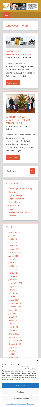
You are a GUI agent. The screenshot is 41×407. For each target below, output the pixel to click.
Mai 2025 (12, 266)
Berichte (28, 57)
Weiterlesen (12, 83)
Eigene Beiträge (15, 195)
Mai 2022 (12, 354)
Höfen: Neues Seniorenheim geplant (18, 52)
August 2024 (14, 286)
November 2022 (15, 340)
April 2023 (13, 323)
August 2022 (14, 347)
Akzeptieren (20, 386)
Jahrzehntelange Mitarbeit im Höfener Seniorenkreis (18, 120)
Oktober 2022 (14, 344)
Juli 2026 (12, 235)
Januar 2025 (13, 279)
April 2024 (13, 293)
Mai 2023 (12, 320)
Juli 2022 (12, 350)
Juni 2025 (12, 262)
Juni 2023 (12, 317)
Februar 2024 (14, 296)
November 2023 (15, 303)
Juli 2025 (12, 259)
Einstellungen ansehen (20, 398)
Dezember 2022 (15, 337)
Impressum (31, 404)
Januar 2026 (13, 249)
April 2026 (13, 242)
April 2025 (13, 269)
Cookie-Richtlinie (12, 404)
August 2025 (14, 256)
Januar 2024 (13, 300)
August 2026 (14, 232)
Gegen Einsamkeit (16, 198)
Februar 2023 (14, 330)
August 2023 (14, 310)
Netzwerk (12, 215)
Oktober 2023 (14, 306)
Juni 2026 (12, 239)
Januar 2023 (13, 333)
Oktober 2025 (14, 252)
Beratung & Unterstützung (20, 188)
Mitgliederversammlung (19, 212)
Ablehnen (20, 392)
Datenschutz (22, 404)
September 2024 (15, 283)
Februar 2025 (14, 276)
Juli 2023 (12, 313)
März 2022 (13, 357)
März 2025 (13, 272)
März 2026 (13, 245)
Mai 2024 (12, 289)
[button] (37, 360)
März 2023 (13, 327)
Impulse (12, 209)
